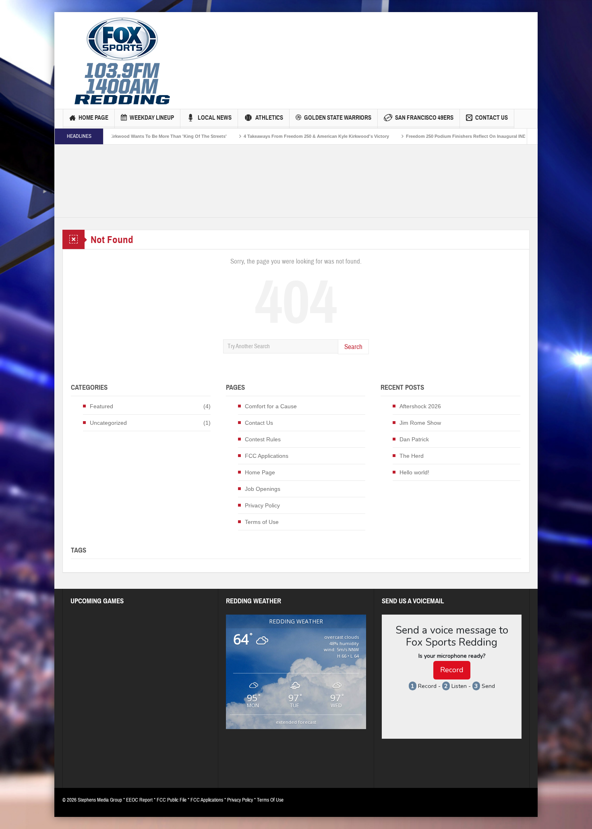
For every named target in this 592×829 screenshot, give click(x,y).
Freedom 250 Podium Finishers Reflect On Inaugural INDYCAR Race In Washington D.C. (465, 136)
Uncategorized (108, 423)
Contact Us (491, 117)
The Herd (411, 456)
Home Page (93, 117)
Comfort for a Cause (271, 406)
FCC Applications (266, 456)
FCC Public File (171, 800)
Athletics (269, 117)
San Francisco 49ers (424, 117)
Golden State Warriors (337, 117)
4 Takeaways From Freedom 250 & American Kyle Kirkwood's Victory (282, 136)
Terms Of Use (270, 800)
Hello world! (414, 472)
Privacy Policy (262, 505)
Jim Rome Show (420, 423)
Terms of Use (262, 522)
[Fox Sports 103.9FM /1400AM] (122, 60)
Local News (215, 117)
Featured (101, 406)
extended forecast (296, 722)
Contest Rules (263, 439)
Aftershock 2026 (420, 406)
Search (353, 347)
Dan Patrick (414, 439)
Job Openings (262, 489)
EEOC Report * (141, 800)
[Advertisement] (328, 46)
